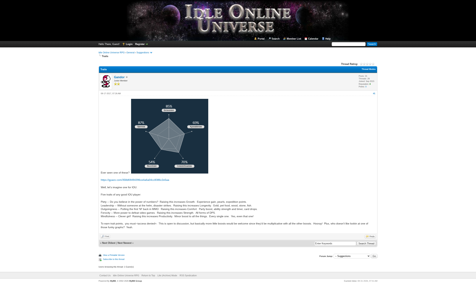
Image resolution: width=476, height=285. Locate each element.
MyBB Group (135, 281)
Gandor (119, 77)
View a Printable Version (114, 255)
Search (276, 38)
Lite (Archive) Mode (167, 275)
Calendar (313, 38)
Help (328, 38)
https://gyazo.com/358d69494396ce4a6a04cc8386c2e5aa (135, 179)
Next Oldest (108, 243)
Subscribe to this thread (113, 259)
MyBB (113, 281)
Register (140, 44)
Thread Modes (369, 69)
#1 (374, 93)
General (130, 52)
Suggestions (142, 52)
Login (129, 44)
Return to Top (148, 275)
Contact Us (105, 275)
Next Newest (124, 243)
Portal (261, 38)
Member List (294, 38)
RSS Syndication (188, 275)
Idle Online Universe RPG (112, 52)
